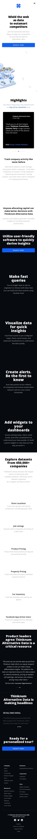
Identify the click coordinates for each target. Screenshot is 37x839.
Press (5, 778)
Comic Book (7, 805)
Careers (6, 783)
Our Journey (7, 773)
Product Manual (24, 794)
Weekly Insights (8, 796)
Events (6, 771)
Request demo (18, 45)
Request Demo (18, 250)
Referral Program (9, 776)
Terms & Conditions (18, 826)
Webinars (6, 801)
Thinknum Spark (8, 780)
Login (18, 831)
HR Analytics (23, 779)
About (5, 768)
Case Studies (7, 798)
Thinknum (18, 6)
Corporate (22, 776)
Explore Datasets (24, 787)
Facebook (15, 820)
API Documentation (25, 789)
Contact (18, 824)
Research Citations (9, 791)
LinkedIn (22, 820)
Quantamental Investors (26, 768)
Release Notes (24, 796)
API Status (22, 792)
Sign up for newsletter (17, 107)
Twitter (18, 820)
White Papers (7, 793)
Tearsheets (7, 803)
